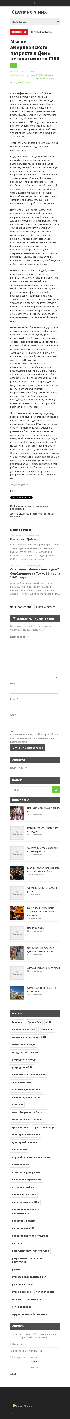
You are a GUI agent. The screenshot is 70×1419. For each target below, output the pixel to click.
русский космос (21, 1291)
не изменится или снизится (27, 1350)
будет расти (19, 1344)
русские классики (22, 1284)
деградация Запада (24, 1059)
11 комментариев (33, 565)
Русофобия (34, 1022)
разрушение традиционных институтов (29, 1260)
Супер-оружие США (23, 1029)
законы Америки (22, 1082)
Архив (13, 1373)
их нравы (17, 1104)
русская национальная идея (29, 1276)
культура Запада (44, 1127)
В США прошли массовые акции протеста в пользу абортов (40, 911)
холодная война (22, 1306)
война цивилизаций (24, 1044)
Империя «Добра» (24, 539)
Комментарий (19, 636)
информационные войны (27, 1097)
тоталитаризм (45, 1291)
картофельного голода (23, 163)
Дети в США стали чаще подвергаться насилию (32, 515)
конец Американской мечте (28, 1112)
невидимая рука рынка (26, 1172)
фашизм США (34, 1299)
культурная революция (26, 1134)
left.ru (13, 491)
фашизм (17, 1299)
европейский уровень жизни (29, 1074)
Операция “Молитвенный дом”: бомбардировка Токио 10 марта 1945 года (35, 573)
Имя (13, 683)
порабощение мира (24, 1194)
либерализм (19, 1149)
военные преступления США (29, 1037)
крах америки (20, 1127)
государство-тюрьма (25, 1052)
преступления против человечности (25, 1211)
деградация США (22, 1067)
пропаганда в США (23, 1228)
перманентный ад (23, 1187)
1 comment (29, 71)
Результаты (35, 1367)
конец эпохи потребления (28, 1119)
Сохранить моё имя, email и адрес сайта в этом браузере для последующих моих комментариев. (34, 738)
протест (17, 1243)
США (13, 65)
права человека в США (25, 1202)
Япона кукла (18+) (36, 927)
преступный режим (20, 82)
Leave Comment (45, 606)
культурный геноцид (24, 1142)
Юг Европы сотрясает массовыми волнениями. (29, 508)
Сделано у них (29, 11)
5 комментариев (32, 535)
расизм (16, 1269)
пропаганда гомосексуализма (30, 1235)
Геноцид (17, 1022)
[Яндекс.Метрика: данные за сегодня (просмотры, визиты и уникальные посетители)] (23, 1406)
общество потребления (26, 1179)
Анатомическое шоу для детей (43, 967)
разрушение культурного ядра (30, 1250)
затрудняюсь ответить (25, 1357)
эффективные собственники (29, 1314)
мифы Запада (20, 1164)
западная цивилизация (26, 1089)
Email (14, 699)
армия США (46, 1029)
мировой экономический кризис (31, 1157)
